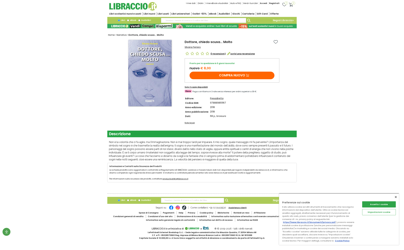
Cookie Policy (342, 240)
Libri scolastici (125, 13)
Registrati (274, 3)
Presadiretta (216, 98)
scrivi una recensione (242, 53)
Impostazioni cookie (379, 212)
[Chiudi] (396, 197)
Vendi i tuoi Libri (250, 3)
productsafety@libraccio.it (175, 178)
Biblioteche (223, 212)
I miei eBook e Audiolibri (217, 3)
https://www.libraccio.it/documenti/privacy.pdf (309, 222)
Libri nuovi (149, 13)
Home (111, 35)
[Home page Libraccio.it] (133, 10)
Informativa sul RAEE (247, 220)
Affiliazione (259, 212)
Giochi (236, 13)
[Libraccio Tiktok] (184, 209)
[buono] (202, 26)
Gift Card (262, 13)
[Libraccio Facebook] (171, 209)
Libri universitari (180, 13)
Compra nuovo (232, 75)
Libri (122, 20)
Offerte (274, 13)
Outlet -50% (199, 13)
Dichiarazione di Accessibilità (192, 216)
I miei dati (191, 3)
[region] (339, 219)
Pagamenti (168, 212)
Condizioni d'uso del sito (160, 216)
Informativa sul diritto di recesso (216, 220)
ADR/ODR (251, 216)
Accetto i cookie (379, 204)
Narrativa (122, 35)
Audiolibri (224, 13)
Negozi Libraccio (282, 20)
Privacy (191, 212)
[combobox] (203, 20)
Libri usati (163, 13)
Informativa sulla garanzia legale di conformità (170, 220)
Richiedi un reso (241, 212)
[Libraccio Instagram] (177, 209)
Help (181, 212)
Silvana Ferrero (193, 47)
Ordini (200, 3)
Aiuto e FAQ (235, 3)
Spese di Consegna (148, 212)
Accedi (263, 3)
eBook (212, 13)
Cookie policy (206, 212)
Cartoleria (248, 13)
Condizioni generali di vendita (128, 216)
